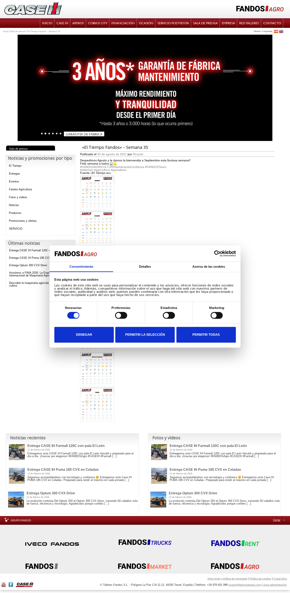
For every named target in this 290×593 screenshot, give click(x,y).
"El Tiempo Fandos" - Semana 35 (43, 31)
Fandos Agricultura (20, 189)
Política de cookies (260, 578)
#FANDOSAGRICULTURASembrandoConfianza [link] (112, 167)
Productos (15, 213)
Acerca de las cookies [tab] (208, 267)
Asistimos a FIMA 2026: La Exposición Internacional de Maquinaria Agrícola (33, 274)
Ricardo (138, 154)
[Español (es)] (276, 31)
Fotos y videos (18, 197)
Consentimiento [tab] (81, 267)
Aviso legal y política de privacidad (227, 578)
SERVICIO (15, 228)
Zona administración (275, 584)
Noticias (14, 205)
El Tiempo (15, 165)
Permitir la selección (145, 335)
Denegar (84, 335)
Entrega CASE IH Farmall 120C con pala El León (39, 250)
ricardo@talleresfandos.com (244, 584)
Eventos (14, 181)
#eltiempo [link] (86, 170)
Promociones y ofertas (23, 220)
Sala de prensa (17, 31)
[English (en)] (281, 31)
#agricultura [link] (102, 170)
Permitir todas (206, 335)
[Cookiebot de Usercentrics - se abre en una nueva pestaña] (217, 253)
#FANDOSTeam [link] (155, 167)
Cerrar (276, 520)
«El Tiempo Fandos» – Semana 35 (115, 147)
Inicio (5, 31)
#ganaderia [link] (118, 170)
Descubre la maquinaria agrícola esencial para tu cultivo (39, 284)
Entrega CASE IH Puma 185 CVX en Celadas (37, 257)
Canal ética (280, 578)
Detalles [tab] (145, 267)
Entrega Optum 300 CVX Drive (28, 265)
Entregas (14, 173)
